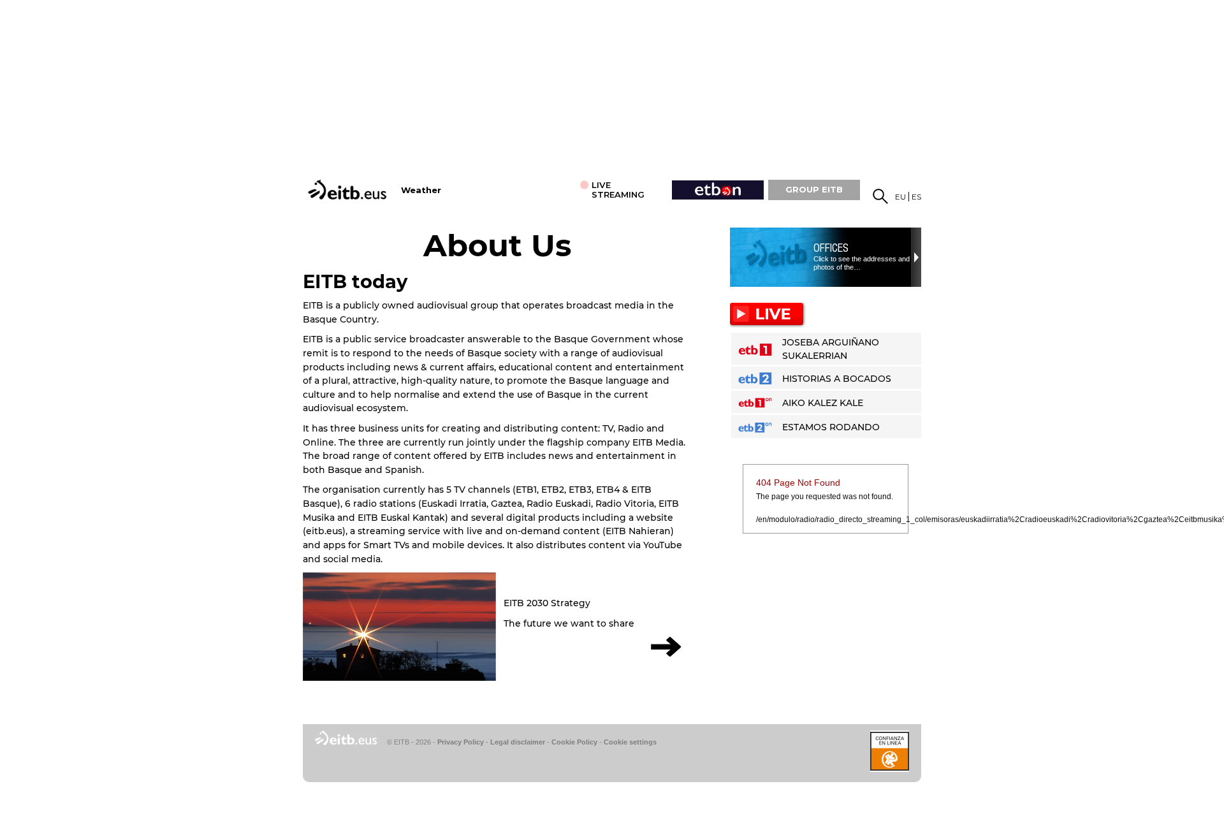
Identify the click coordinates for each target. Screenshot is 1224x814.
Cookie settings (630, 742)
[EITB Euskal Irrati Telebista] (349, 189)
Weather (421, 190)
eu (900, 196)
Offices (831, 248)
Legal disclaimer (517, 742)
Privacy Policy (460, 742)
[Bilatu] (880, 196)
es (916, 196)
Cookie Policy (574, 742)
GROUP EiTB (814, 189)
